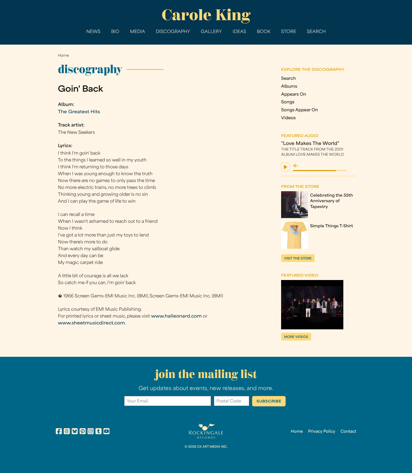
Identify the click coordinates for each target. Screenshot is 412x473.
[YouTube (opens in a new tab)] (106, 432)
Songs (287, 102)
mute (295, 165)
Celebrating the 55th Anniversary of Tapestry (331, 201)
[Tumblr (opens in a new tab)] (98, 432)
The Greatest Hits (79, 112)
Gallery (211, 32)
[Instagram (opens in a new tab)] (91, 432)
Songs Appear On (299, 110)
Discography (173, 32)
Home (63, 55)
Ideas (239, 32)
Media (137, 32)
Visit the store (298, 258)
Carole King (206, 15)
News (93, 32)
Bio (115, 32)
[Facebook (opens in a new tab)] (59, 432)
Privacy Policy (321, 432)
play (285, 167)
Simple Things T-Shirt (331, 226)
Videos (288, 118)
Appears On (293, 95)
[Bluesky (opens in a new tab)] (75, 432)
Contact (348, 432)
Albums (289, 87)
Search (316, 32)
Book (263, 32)
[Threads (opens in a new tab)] (67, 432)
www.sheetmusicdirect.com (91, 323)
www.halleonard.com (176, 316)
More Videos (296, 337)
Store (288, 32)
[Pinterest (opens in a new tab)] (83, 432)
